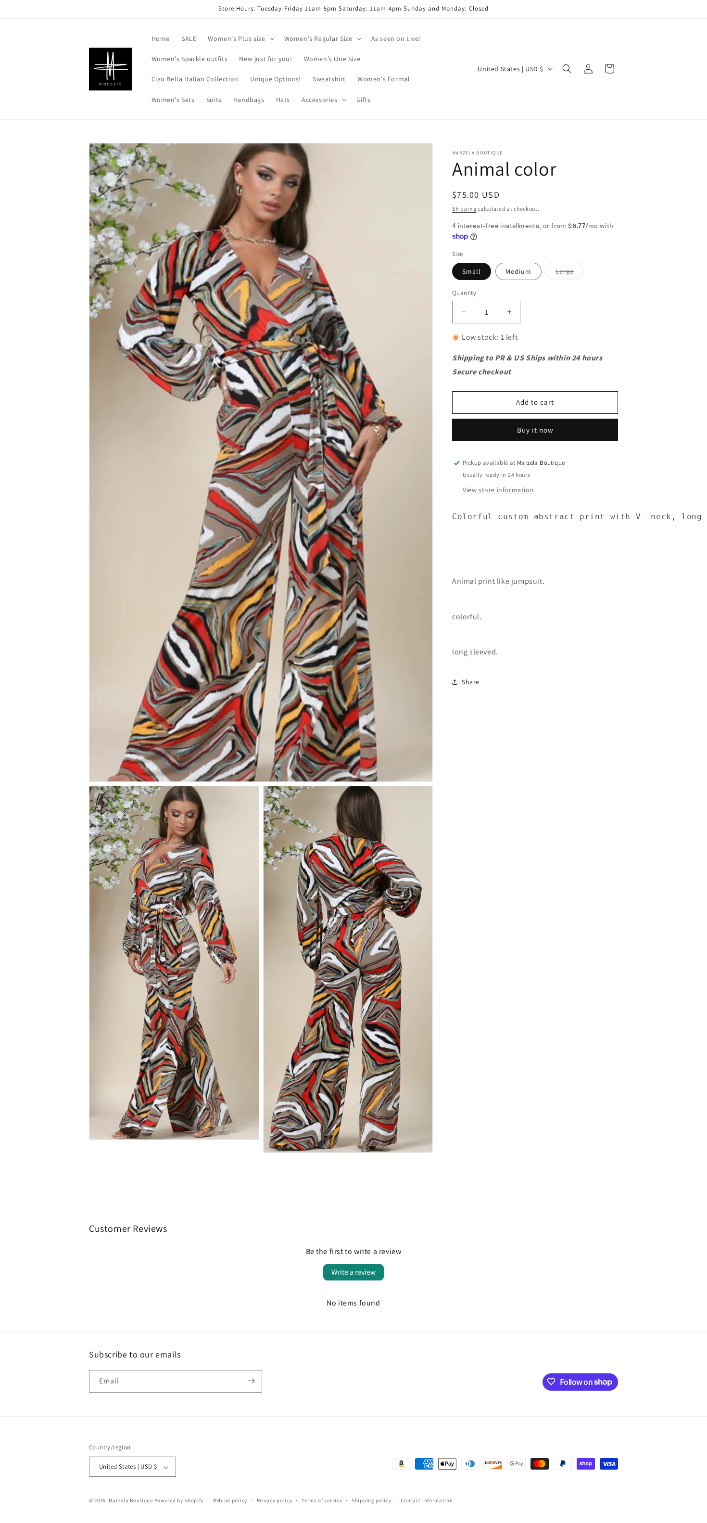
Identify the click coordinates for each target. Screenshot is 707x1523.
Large (570, 273)
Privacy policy (274, 1500)
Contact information (427, 1500)
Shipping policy (371, 1500)
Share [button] (471, 682)
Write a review (353, 1272)
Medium (518, 271)
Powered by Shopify (179, 1500)
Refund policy (230, 1500)
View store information (498, 490)
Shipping (464, 208)
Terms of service (322, 1500)
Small (471, 271)
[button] (240, 38)
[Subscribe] (251, 1380)
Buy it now (535, 430)
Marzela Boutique (131, 1500)
